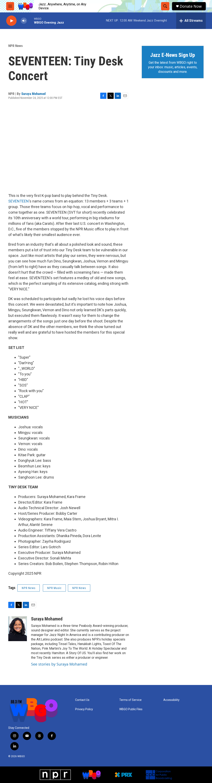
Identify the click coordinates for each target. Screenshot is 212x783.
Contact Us (82, 700)
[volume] (23, 20)
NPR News (15, 46)
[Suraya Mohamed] (17, 628)
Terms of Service (130, 700)
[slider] (30, 20)
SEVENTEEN (18, 201)
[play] (11, 20)
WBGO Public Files (130, 709)
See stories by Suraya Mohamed (59, 664)
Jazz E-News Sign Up (172, 55)
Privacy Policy (84, 709)
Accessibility (171, 700)
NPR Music (54, 588)
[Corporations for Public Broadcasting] (158, 775)
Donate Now (191, 6)
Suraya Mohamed (33, 94)
